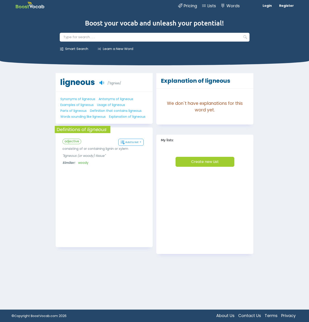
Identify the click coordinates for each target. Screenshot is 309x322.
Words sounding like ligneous (83, 116)
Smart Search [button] (76, 48)
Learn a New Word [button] (118, 48)
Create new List (205, 161)
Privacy (288, 315)
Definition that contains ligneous (116, 110)
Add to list (132, 142)
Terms (271, 315)
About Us (225, 315)
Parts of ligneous (73, 110)
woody (83, 162)
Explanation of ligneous (127, 116)
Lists (211, 6)
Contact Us (249, 315)
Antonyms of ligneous (116, 99)
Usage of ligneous (111, 105)
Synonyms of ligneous (77, 99)
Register (286, 5)
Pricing (190, 6)
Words (233, 6)
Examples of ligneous (77, 105)
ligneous (77, 82)
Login (267, 5)
